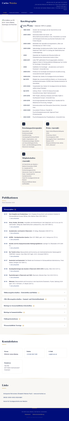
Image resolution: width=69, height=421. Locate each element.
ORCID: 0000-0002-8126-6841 (12, 397)
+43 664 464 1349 (32, 354)
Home (5, 12)
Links (31, 12)
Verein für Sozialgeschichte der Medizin (15, 401)
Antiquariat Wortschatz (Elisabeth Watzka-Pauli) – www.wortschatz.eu (24, 393)
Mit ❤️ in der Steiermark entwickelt (34, 417)
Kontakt (24, 12)
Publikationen (14, 12)
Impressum (28, 414)
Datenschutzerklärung (38, 414)
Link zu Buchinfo (14, 218)
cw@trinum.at (53, 354)
